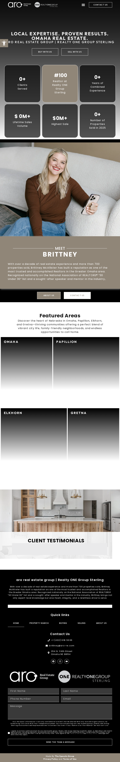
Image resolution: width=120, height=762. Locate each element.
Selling (82, 623)
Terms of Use (70, 759)
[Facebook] (53, 661)
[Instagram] (60, 661)
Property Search (39, 623)
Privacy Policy (92, 733)
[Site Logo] (19, 5)
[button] (83, 4)
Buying (63, 623)
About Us (101, 623)
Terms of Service (76, 733)
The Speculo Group (64, 756)
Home (16, 623)
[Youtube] (66, 661)
